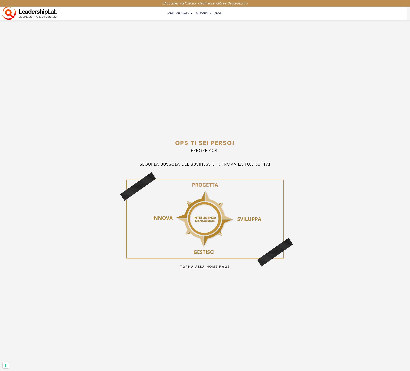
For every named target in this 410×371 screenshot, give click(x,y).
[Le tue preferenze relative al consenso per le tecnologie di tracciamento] (6, 365)
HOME (170, 13)
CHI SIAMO (182, 13)
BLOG (218, 13)
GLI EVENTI (202, 13)
